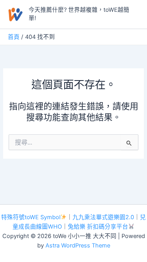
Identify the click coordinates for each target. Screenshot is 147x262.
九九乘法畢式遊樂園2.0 (103, 217)
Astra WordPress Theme (77, 245)
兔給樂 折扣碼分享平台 (98, 226)
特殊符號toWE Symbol (30, 217)
